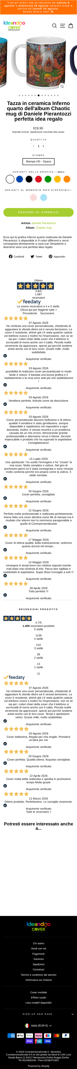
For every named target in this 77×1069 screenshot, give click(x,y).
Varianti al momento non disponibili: (38, 190)
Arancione (67, 179)
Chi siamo (38, 943)
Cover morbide (38, 992)
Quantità (38, 139)
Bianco (10, 179)
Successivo (47, 313)
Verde (48, 179)
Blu (19, 179)
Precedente (30, 313)
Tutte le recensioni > (38, 811)
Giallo (57, 179)
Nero (29, 179)
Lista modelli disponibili (38, 1002)
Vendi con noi (38, 948)
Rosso (38, 179)
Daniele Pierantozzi (44, 223)
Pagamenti (38, 953)
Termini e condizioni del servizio (38, 974)
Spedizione (36, 132)
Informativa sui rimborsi (38, 979)
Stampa (38, 155)
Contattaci (38, 969)
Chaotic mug (44, 227)
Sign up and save (38, 1014)
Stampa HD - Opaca (38, 161)
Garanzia (39, 958)
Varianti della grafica (38, 172)
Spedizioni (38, 964)
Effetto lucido (38, 997)
